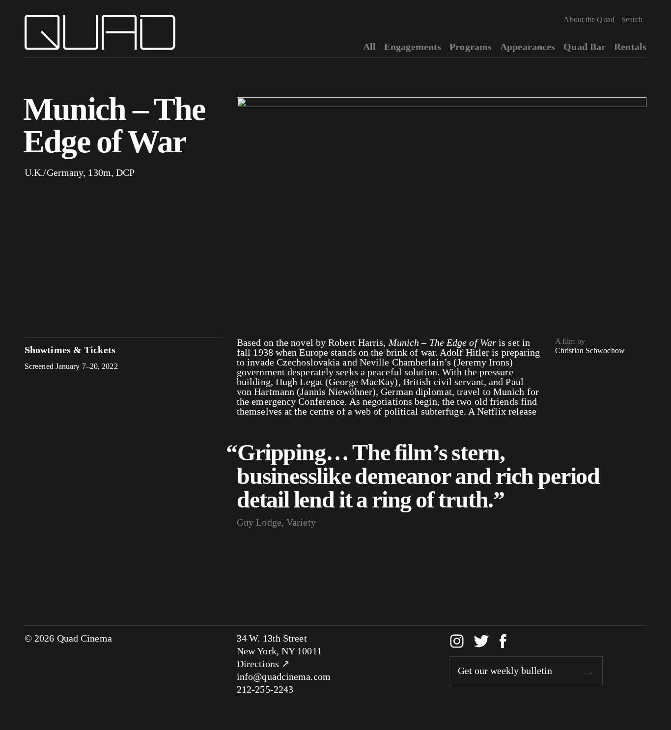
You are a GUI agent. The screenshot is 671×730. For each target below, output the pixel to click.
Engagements (412, 46)
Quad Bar (584, 46)
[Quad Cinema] (100, 32)
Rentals (630, 46)
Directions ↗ (263, 663)
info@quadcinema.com (284, 676)
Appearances (527, 46)
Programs (470, 46)
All (369, 46)
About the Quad (588, 19)
